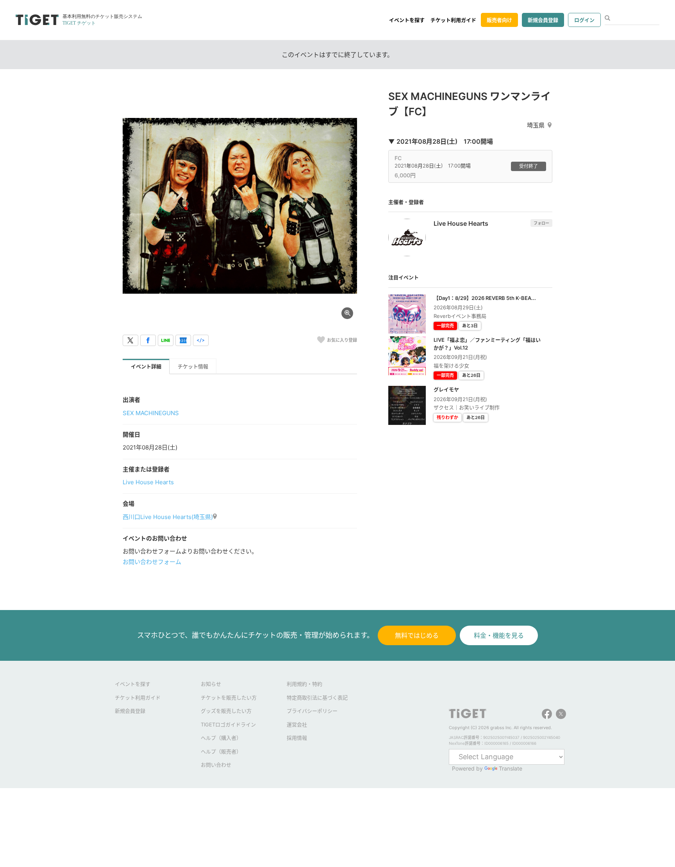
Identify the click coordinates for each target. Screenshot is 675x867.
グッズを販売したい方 (226, 711)
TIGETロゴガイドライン (228, 724)
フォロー (541, 223)
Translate (510, 768)
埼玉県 (536, 125)
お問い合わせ (216, 765)
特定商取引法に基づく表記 (317, 697)
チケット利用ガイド (453, 20)
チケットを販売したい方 (229, 697)
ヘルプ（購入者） (221, 738)
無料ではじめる (417, 635)
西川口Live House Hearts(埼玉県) (168, 517)
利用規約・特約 (304, 684)
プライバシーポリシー (312, 711)
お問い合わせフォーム (152, 562)
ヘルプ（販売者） (221, 751)
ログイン (584, 20)
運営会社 (297, 724)
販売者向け (499, 20)
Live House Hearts (148, 482)
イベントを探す (407, 20)
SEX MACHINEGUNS (151, 413)
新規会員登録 (543, 20)
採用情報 (297, 738)
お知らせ (211, 684)
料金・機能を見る (499, 635)
